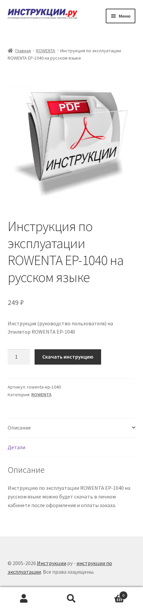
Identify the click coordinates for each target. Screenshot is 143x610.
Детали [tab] (16, 447)
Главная (23, 51)
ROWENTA (45, 51)
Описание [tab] (19, 427)
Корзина (110, 593)
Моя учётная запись (24, 598)
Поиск (71, 598)
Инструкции (51, 563)
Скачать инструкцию (67, 356)
